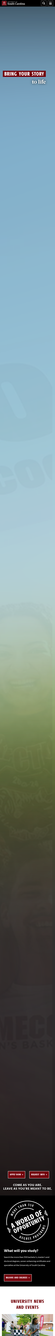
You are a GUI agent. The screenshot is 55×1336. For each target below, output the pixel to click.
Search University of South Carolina (43, 3)
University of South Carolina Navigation (50, 3)
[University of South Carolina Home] (13, 3)
